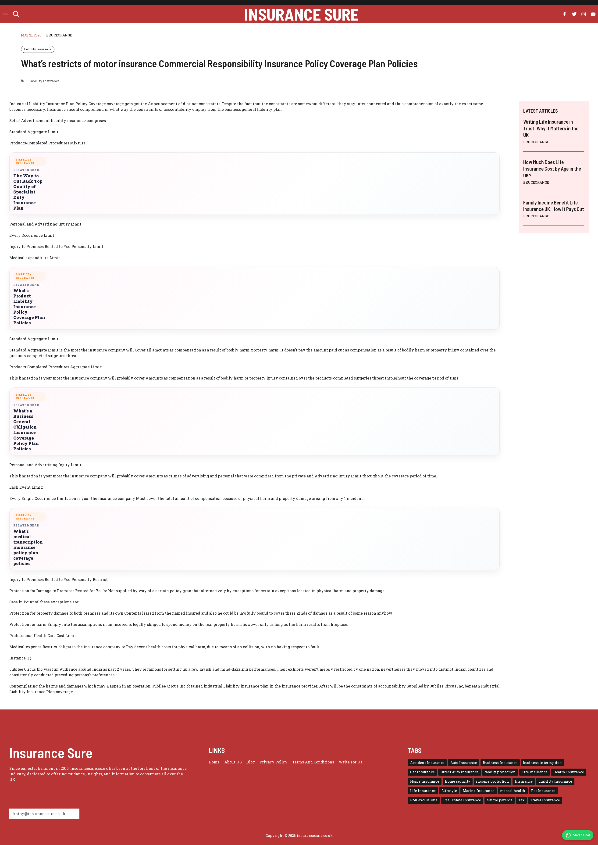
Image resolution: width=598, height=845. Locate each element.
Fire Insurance (535, 772)
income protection (492, 781)
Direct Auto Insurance (460, 772)
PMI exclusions (424, 800)
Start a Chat (581, 835)
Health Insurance (568, 772)
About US (233, 761)
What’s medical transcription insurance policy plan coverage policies (28, 547)
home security (457, 781)
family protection (500, 772)
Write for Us (350, 761)
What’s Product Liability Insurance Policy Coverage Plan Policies (29, 307)
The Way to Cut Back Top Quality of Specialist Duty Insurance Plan (28, 192)
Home (214, 761)
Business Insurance (500, 762)
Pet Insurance (543, 790)
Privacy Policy (274, 761)
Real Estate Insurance (462, 800)
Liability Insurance (37, 49)
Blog (250, 761)
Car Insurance (422, 772)
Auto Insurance (463, 762)
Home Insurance (424, 781)
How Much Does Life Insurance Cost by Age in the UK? (552, 168)
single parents (500, 800)
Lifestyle (449, 790)
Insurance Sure (301, 14)
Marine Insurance (478, 790)
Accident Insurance (427, 762)
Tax (521, 800)
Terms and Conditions (313, 761)
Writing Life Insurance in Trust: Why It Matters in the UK (550, 128)
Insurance (524, 781)
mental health (512, 790)
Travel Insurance (545, 800)
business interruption (542, 762)
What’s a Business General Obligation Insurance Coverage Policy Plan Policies (26, 429)
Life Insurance (423, 790)
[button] (16, 14)
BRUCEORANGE (59, 35)
